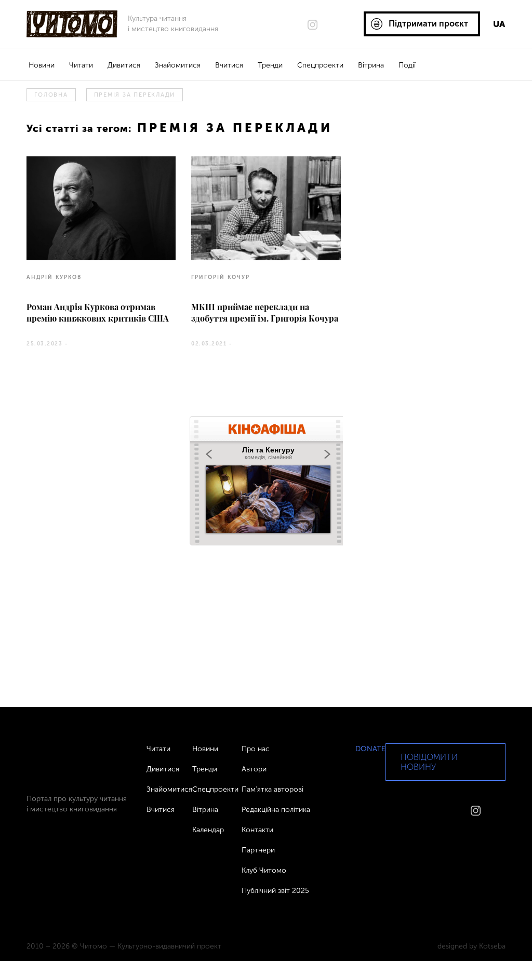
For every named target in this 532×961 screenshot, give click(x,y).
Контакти (257, 829)
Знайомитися (178, 65)
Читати (81, 65)
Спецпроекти (320, 65)
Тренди (270, 65)
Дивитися (124, 65)
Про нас (256, 748)
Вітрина (371, 65)
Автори (254, 769)
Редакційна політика (276, 809)
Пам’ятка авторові (272, 789)
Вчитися (229, 65)
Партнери (258, 850)
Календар (208, 829)
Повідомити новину (429, 762)
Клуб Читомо (264, 870)
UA (499, 24)
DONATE (370, 748)
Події (407, 65)
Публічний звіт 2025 (275, 890)
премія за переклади (135, 94)
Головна (51, 94)
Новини (42, 65)
